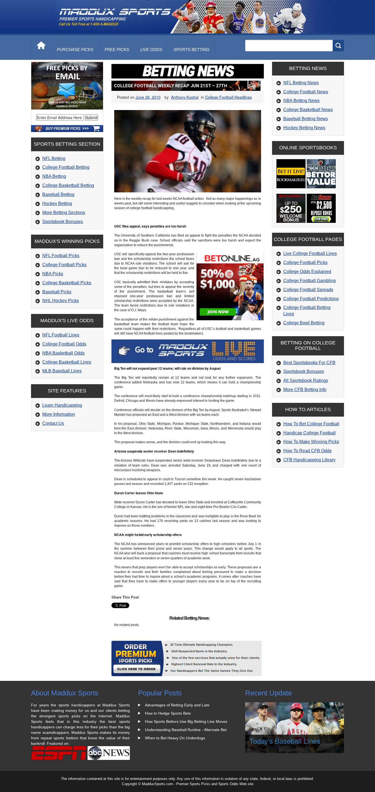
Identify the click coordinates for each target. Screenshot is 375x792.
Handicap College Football (309, 433)
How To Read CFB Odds (307, 450)
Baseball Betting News (305, 118)
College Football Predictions (311, 298)
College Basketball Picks (66, 282)
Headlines (243, 97)
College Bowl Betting (303, 323)
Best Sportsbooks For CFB (309, 362)
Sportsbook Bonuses (62, 221)
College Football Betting (65, 167)
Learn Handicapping (62, 405)
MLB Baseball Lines (62, 371)
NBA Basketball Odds (63, 353)
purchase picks (75, 49)
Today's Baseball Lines (284, 740)
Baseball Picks (56, 292)
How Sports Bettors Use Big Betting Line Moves (186, 721)
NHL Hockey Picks (60, 300)
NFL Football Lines (60, 335)
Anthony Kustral (184, 97)
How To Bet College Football (311, 424)
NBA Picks (52, 273)
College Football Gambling (309, 280)
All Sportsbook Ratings (305, 380)
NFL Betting (53, 158)
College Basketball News (308, 109)
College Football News (305, 91)
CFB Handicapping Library (309, 459)
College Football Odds (64, 344)
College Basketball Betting (68, 185)
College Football (219, 97)
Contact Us (53, 423)
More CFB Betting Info (304, 389)
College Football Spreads (308, 289)
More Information (58, 414)
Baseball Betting (58, 194)
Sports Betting (191, 49)
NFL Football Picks (60, 255)
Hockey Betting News (304, 127)
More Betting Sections (63, 212)
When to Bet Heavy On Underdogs (175, 738)
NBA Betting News (301, 100)
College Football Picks (64, 264)
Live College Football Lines (310, 253)
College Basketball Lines (66, 362)
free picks (117, 49)
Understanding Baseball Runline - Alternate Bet (185, 730)
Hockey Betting (57, 203)
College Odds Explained (307, 271)
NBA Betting (54, 176)
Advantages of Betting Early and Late (177, 705)
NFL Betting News (301, 82)
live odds (151, 49)
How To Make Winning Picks (311, 441)
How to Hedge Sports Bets (168, 713)
